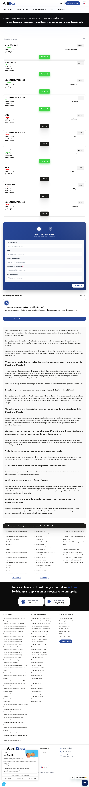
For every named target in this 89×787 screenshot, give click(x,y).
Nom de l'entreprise (12, 242)
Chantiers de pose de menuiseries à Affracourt (16, 553)
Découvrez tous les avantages (14, 319)
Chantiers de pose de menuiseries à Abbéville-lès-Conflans (16, 538)
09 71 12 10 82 (67, 751)
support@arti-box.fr (67, 748)
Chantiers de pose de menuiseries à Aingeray (16, 564)
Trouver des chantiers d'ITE (10, 733)
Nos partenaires (63, 629)
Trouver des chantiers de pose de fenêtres (15, 665)
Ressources (61, 9)
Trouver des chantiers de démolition (13, 717)
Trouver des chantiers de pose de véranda (15, 714)
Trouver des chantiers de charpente (13, 649)
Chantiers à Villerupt (40, 560)
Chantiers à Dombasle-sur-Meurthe (44, 552)
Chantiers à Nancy (40, 531)
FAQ (60, 634)
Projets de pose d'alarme (38, 660)
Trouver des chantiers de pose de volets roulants (14, 669)
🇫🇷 (84, 3)
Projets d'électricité (36, 665)
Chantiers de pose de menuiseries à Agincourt (16, 559)
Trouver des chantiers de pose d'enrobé (14, 686)
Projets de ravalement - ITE (39, 644)
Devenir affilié (66, 641)
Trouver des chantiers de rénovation (13, 636)
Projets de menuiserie (37, 662)
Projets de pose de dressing (39, 647)
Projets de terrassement (38, 657)
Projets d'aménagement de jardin (40, 623)
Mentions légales (44, 748)
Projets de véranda (36, 678)
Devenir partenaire (64, 626)
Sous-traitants (7, 9)
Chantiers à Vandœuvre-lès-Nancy (44, 534)
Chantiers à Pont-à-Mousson (43, 542)
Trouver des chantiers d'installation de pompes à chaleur (16, 695)
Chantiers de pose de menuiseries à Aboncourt (16, 543)
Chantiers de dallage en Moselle (72, 560)
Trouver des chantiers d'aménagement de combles (15, 729)
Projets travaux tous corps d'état (40, 629)
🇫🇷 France (44, 767)
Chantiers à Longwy (40, 549)
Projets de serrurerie (37, 681)
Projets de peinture (36, 675)
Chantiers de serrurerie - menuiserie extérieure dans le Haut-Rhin (73, 548)
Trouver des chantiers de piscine (12, 657)
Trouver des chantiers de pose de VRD (14, 681)
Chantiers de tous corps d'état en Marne (74, 555)
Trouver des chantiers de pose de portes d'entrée (14, 677)
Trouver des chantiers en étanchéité (13, 647)
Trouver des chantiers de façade (12, 660)
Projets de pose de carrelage (39, 634)
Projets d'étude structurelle (38, 642)
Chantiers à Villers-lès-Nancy (43, 547)
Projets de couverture (37, 691)
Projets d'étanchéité (37, 688)
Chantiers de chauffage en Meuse (72, 557)
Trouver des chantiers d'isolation (12, 709)
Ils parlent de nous (64, 631)
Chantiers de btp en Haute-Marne (72, 552)
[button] (81, 295)
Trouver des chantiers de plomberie (13, 634)
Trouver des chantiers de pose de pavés (14, 683)
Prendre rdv (62, 623)
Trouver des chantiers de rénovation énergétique (13, 700)
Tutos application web (65, 618)
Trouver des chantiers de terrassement (14, 623)
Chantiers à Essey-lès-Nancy (43, 565)
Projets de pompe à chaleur (39, 652)
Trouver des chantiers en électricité (13, 644)
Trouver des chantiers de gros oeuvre (13, 712)
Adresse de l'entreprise (13, 258)
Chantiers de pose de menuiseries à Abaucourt (16, 533)
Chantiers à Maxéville (41, 555)
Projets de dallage (36, 694)
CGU (44, 752)
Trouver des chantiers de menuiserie (13, 631)
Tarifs (51, 9)
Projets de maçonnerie (37, 670)
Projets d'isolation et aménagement (41, 618)
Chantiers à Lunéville (40, 536)
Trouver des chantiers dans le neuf (12, 740)
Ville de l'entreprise (12, 274)
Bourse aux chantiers (39, 9)
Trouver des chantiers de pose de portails (14, 673)
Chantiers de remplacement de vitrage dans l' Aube (74, 538)
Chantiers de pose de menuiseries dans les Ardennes (74, 533)
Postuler (43, 56)
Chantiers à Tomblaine (41, 570)
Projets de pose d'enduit (38, 636)
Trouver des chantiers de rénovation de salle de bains (15, 705)
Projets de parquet (36, 686)
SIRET (8, 250)
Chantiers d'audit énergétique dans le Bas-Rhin (73, 543)
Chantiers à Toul (39, 539)
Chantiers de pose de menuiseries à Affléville (16, 548)
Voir (43, 126)
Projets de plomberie (37, 673)
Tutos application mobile (66, 621)
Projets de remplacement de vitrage (41, 621)
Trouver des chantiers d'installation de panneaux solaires (14, 690)
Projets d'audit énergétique (39, 655)
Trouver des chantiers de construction (13, 720)
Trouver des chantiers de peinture (12, 639)
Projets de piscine (36, 683)
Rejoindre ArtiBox (72, 3)
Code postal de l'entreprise (14, 266)
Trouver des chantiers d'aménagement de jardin (15, 737)
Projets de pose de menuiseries (40, 626)
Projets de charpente (37, 699)
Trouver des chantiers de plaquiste (12, 642)
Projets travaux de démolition (39, 631)
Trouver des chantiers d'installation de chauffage (14, 619)
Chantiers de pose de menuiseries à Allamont (16, 574)
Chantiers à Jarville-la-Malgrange (44, 563)
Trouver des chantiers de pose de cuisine (14, 626)
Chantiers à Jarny (39, 568)
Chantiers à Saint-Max (41, 557)
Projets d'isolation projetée (39, 639)
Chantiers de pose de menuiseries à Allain (16, 569)
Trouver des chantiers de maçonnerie (13, 629)
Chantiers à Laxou (40, 544)
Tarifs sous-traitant (64, 636)
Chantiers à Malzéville (41, 573)
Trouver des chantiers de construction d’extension (13, 723)
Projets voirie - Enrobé (37, 668)
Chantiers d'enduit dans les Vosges (73, 563)
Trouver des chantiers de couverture (13, 652)
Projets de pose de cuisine (38, 649)
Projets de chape (36, 701)
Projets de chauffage (37, 696)
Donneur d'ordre (22, 9)
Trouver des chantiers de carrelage (13, 655)
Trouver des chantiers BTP (10, 662)
